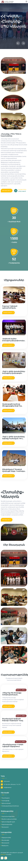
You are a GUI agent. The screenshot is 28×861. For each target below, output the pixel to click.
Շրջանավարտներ (7, 824)
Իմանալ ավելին (7, 312)
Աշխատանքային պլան (8, 821)
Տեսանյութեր (5, 840)
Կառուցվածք (5, 800)
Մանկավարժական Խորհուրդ (10, 806)
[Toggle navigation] (26, 1)
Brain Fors (3, 854)
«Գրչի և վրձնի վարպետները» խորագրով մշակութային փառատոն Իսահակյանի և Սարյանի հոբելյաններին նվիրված (13, 372)
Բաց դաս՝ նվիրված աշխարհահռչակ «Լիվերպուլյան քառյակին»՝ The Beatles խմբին (12, 307)
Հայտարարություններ (8, 816)
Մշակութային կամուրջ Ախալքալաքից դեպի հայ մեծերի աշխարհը (12, 405)
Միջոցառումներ (6, 837)
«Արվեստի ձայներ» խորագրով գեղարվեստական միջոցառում (13, 340)
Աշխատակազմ (6, 803)
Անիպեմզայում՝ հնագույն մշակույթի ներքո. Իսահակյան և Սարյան (14, 470)
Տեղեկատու (5, 845)
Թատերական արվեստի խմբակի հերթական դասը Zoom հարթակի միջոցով (12, 720)
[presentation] (18, 43)
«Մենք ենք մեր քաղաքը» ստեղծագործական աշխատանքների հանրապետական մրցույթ (12, 694)
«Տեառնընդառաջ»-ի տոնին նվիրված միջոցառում (12, 745)
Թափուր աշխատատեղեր (9, 819)
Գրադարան (5, 827)
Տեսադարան (5, 843)
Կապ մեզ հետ (6, 190)
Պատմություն (6, 798)
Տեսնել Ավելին (7, 706)
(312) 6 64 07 (22, 191)
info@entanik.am (7, 787)
